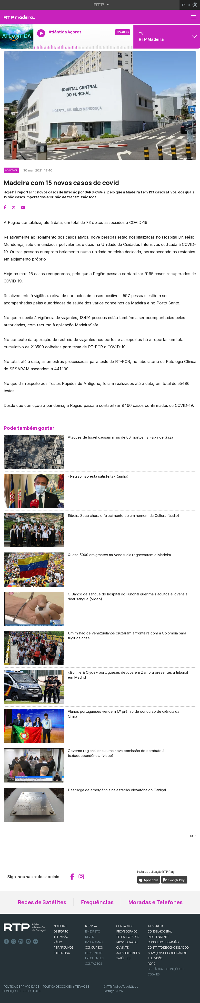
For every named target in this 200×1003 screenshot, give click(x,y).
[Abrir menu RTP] (100, 4)
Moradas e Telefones (155, 902)
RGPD (151, 964)
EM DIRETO (92, 931)
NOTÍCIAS (60, 926)
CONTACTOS (124, 926)
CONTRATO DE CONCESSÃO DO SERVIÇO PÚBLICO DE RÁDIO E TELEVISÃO (168, 952)
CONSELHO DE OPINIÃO (163, 942)
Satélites (123, 958)
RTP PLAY (91, 926)
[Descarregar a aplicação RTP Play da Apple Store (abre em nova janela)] (148, 879)
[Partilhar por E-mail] (23, 207)
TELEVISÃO (61, 937)
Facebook (6, 941)
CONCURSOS (94, 947)
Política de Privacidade (21, 986)
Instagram (21, 941)
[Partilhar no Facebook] (5, 207)
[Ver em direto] (16, 36)
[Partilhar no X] (14, 207)
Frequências (97, 902)
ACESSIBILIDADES (128, 953)
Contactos (93, 964)
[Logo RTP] (25, 927)
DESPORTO (61, 931)
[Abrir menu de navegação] (195, 17)
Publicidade (32, 991)
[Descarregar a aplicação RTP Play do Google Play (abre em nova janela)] (174, 879)
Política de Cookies (57, 986)
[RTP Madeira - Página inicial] (16, 17)
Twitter (13, 941)
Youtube (28, 941)
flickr (35, 941)
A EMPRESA (155, 926)
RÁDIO (58, 942)
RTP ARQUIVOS (63, 947)
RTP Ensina (62, 953)
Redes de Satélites (42, 902)
